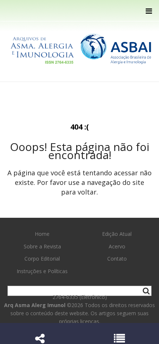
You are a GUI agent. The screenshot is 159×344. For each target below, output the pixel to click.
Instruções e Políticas (42, 271)
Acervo (117, 246)
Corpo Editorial (42, 258)
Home (42, 233)
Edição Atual (117, 233)
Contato (117, 258)
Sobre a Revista (42, 246)
